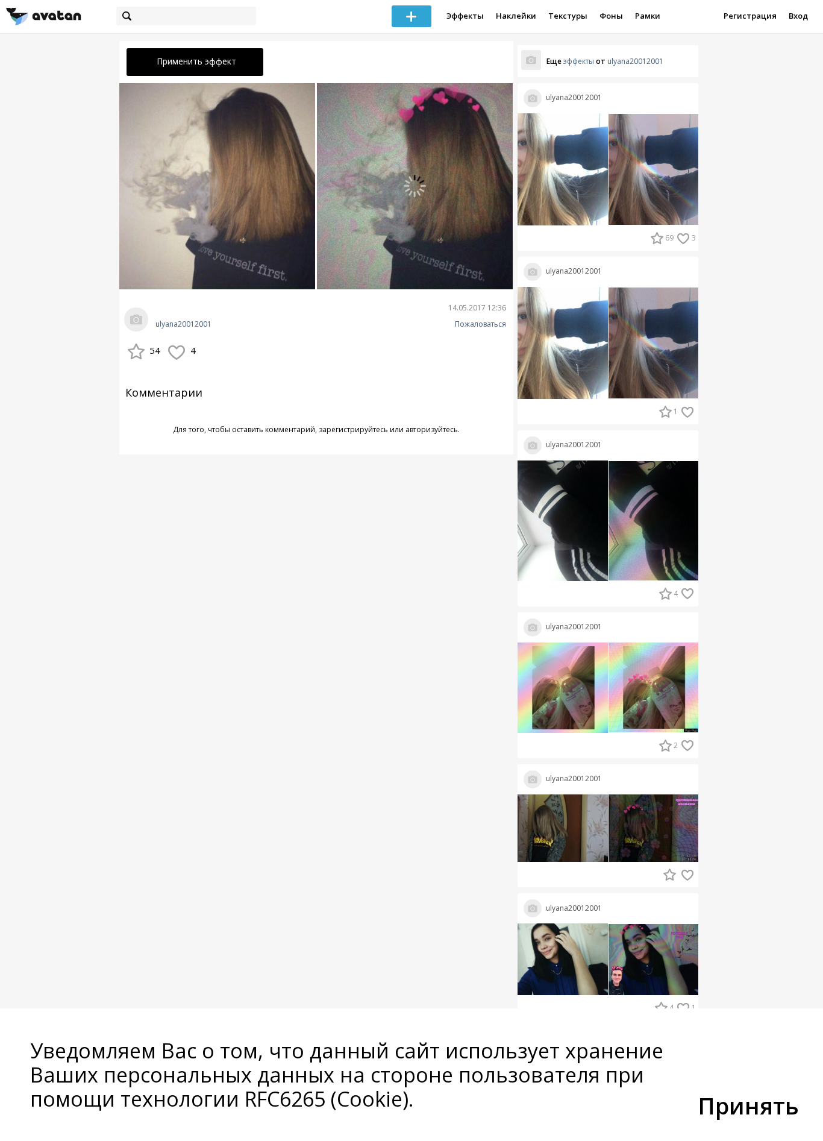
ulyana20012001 (183, 324)
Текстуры (567, 15)
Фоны (611, 15)
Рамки (647, 15)
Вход (798, 15)
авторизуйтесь (431, 429)
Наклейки (516, 15)
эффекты (578, 61)
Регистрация (750, 15)
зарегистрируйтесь (353, 429)
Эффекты (465, 15)
